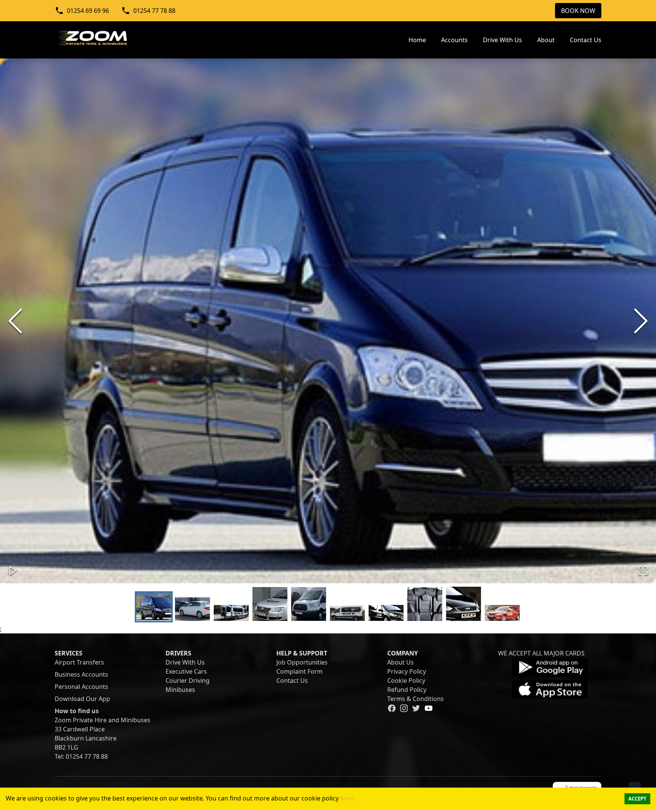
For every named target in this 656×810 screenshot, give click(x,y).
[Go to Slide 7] (386, 612)
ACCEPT (637, 798)
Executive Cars (186, 671)
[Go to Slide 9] (464, 603)
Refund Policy (406, 689)
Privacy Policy (406, 671)
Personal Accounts (81, 686)
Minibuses (180, 689)
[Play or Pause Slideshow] (13, 570)
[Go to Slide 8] (425, 604)
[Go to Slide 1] (154, 606)
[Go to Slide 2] (192, 609)
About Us (400, 662)
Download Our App (82, 699)
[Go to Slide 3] (231, 612)
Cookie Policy (406, 680)
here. (347, 798)
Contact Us (292, 680)
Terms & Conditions (415, 699)
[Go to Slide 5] (309, 604)
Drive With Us (185, 662)
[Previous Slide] (15, 321)
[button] (328, 320)
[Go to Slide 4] (270, 604)
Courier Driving (188, 680)
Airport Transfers (79, 662)
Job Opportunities (302, 662)
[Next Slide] (641, 321)
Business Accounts (81, 674)
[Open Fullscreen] (643, 570)
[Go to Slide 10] (502, 612)
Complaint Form (299, 671)
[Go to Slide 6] (347, 613)
